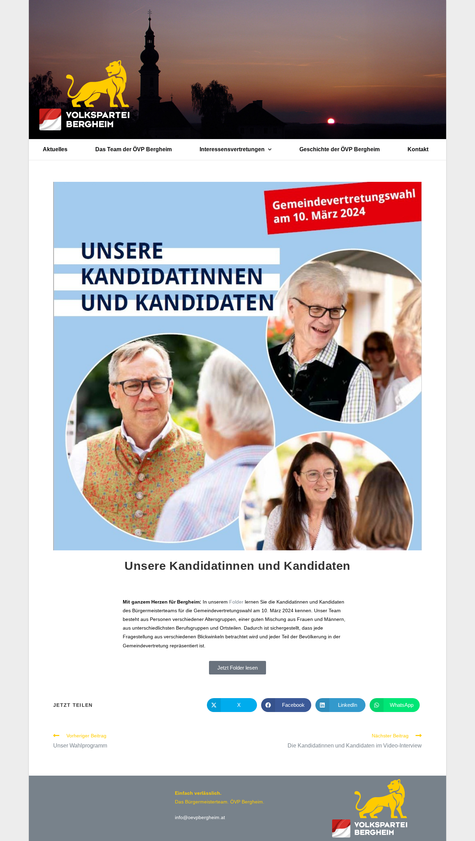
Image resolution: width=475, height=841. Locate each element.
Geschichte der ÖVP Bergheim (339, 149)
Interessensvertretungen (232, 149)
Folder (236, 602)
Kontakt (418, 149)
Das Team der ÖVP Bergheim (133, 149)
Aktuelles (55, 149)
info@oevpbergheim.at (200, 817)
